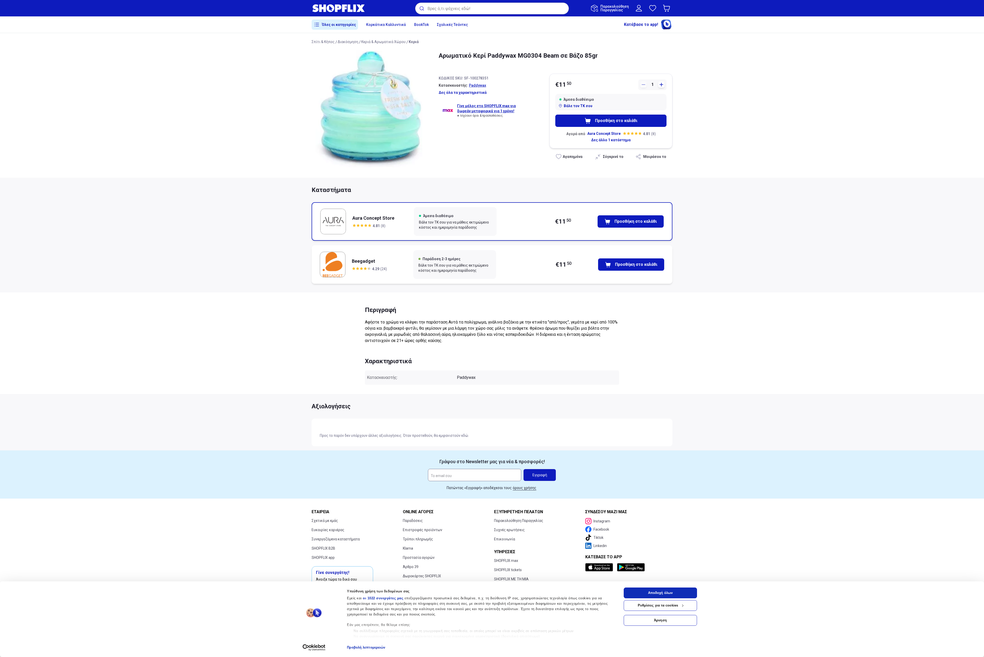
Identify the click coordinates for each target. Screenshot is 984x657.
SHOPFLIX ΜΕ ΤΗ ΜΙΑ (511, 579)
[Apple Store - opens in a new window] (600, 567)
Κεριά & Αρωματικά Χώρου (383, 42)
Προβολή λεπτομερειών (366, 647)
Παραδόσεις (413, 521)
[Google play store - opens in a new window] (631, 567)
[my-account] (639, 8)
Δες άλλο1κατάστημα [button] (611, 140)
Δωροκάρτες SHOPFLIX (422, 576)
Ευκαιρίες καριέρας (328, 530)
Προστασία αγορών (419, 557)
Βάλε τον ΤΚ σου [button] (578, 106)
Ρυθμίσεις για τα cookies (658, 605)
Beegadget (363, 261)
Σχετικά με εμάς (325, 521)
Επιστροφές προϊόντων (422, 530)
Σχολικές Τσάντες (452, 25)
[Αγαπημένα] (653, 8)
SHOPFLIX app (323, 557)
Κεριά (414, 42)
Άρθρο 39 (410, 567)
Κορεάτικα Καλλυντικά (386, 25)
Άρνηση (660, 620)
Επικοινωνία (504, 539)
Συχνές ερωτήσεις (509, 530)
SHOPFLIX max (506, 561)
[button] (667, 8)
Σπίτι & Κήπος (323, 42)
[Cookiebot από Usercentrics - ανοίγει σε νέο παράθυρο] (314, 647)
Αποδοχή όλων (660, 593)
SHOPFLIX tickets (508, 570)
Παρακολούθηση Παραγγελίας (518, 521)
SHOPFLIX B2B (323, 548)
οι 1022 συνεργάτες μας (383, 598)
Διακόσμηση (348, 42)
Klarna (408, 548)
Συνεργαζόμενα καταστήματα (336, 539)
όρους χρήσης (524, 488)
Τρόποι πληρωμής (418, 539)
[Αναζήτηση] (421, 8)
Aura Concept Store (604, 134)
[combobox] (492, 8)
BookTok (421, 25)
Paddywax (477, 85)
